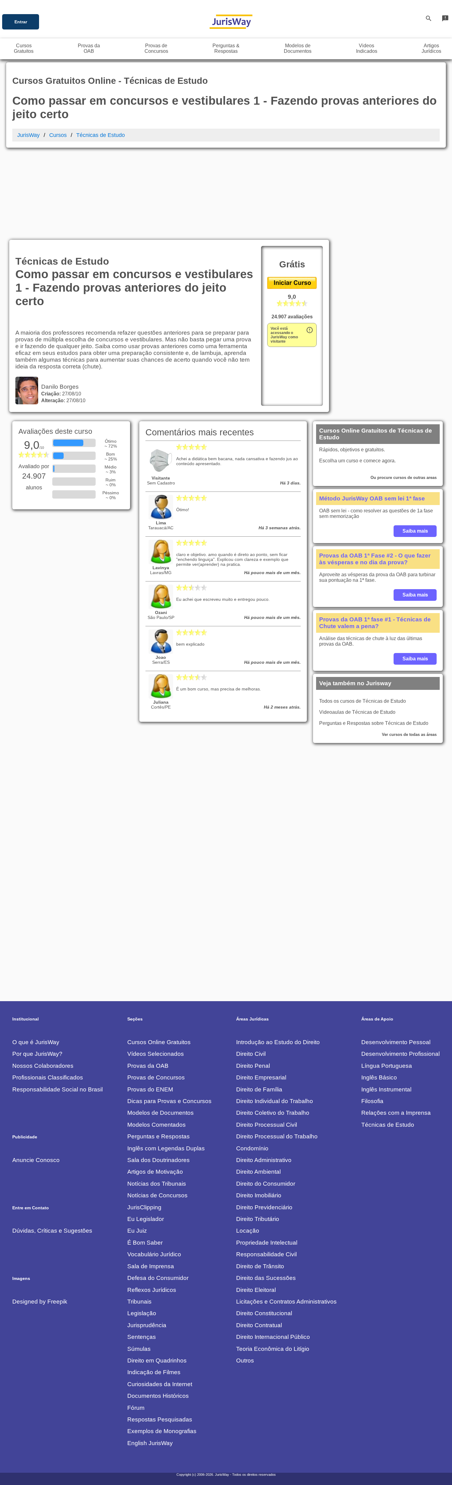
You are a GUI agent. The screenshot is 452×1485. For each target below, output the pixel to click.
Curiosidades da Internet (159, 1384)
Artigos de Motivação (155, 1171)
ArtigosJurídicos (431, 48)
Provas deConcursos (156, 48)
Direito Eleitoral (256, 1290)
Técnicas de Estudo (100, 135)
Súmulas (139, 1349)
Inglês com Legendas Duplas (166, 1148)
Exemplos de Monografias (161, 1431)
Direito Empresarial (261, 1077)
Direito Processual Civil (266, 1125)
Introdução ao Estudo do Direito (278, 1042)
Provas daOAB (89, 48)
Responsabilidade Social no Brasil (57, 1089)
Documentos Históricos (158, 1396)
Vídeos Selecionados (155, 1054)
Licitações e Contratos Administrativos (286, 1301)
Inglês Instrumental (386, 1089)
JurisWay (28, 135)
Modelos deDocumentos (297, 48)
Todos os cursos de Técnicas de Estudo (362, 701)
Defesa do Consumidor (157, 1278)
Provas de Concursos (156, 1077)
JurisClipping (144, 1207)
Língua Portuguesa (386, 1066)
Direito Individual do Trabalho (274, 1101)
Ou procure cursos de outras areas (404, 477)
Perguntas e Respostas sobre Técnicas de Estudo (373, 723)
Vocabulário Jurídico (154, 1254)
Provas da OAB (148, 1066)
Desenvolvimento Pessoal (395, 1042)
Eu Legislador (145, 1219)
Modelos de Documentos (160, 1113)
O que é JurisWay (35, 1042)
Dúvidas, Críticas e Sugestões (52, 1230)
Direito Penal (253, 1066)
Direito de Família (259, 1089)
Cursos (58, 135)
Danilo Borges (58, 386)
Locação (247, 1230)
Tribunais (139, 1301)
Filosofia (372, 1101)
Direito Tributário (257, 1219)
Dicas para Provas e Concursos (169, 1101)
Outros (245, 1360)
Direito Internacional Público (273, 1337)
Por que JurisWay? (37, 1054)
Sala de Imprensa (150, 1266)
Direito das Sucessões (266, 1278)
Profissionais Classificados (47, 1077)
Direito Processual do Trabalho (277, 1136)
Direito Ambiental (258, 1171)
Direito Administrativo (263, 1160)
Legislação (141, 1313)
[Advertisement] (226, 194)
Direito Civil (251, 1054)
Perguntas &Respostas (226, 48)
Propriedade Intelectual (266, 1242)
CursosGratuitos (24, 48)
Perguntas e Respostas (158, 1136)
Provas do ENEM (150, 1089)
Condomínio (252, 1148)
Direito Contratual (259, 1325)
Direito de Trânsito (260, 1266)
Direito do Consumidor (265, 1183)
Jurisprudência (146, 1325)
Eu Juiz (137, 1230)
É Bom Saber (145, 1242)
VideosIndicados (366, 48)
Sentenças (141, 1337)
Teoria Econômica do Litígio (272, 1349)
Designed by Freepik (39, 1301)
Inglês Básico (379, 1077)
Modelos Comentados (156, 1125)
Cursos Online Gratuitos (159, 1042)
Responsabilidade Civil (266, 1254)
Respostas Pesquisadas (159, 1419)
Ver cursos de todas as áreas (409, 734)
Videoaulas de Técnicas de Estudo (357, 712)
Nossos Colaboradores (42, 1066)
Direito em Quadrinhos (157, 1360)
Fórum (136, 1408)
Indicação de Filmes (153, 1372)
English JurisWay (150, 1443)
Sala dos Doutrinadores (158, 1160)
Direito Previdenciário (264, 1207)
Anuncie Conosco (36, 1160)
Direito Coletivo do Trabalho (272, 1113)
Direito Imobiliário (258, 1195)
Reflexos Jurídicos (151, 1290)
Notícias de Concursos (157, 1195)
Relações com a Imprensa (396, 1113)
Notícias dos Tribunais (156, 1183)
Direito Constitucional (264, 1313)
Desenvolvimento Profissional (400, 1054)
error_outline (309, 330)
